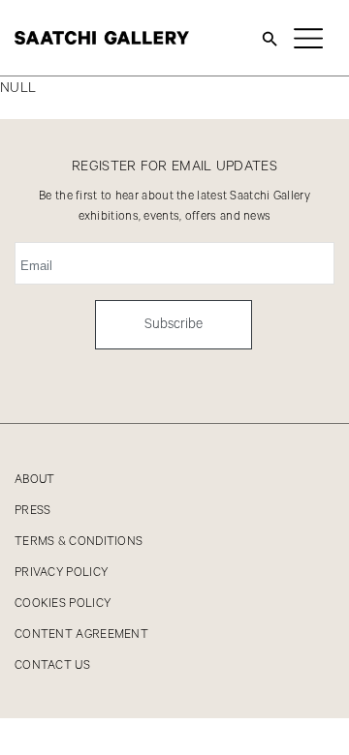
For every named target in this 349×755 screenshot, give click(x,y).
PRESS (33, 510)
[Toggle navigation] (308, 37)
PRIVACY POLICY (61, 572)
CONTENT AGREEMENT (81, 634)
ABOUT (35, 479)
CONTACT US (52, 665)
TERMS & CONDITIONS (79, 541)
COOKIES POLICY (63, 603)
